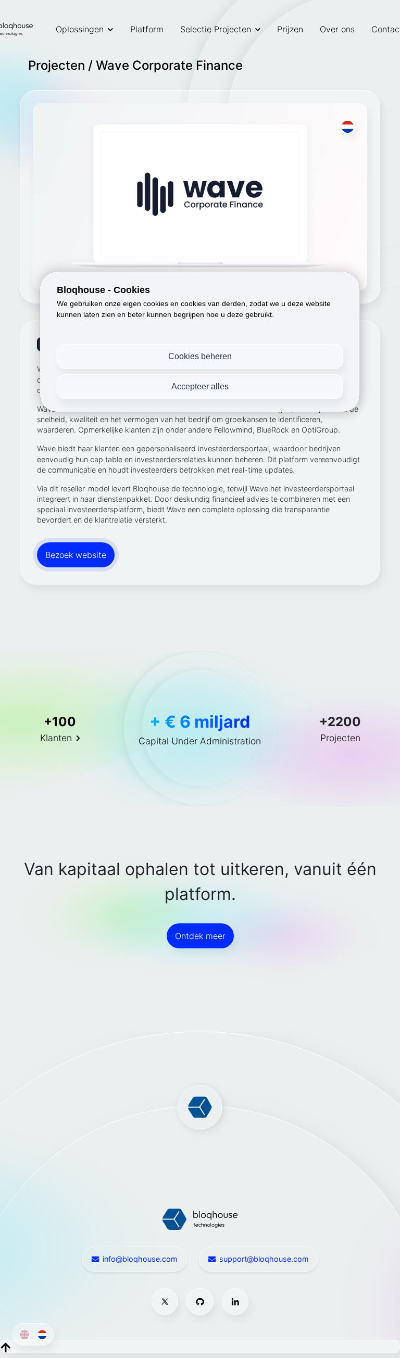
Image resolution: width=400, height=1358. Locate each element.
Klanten (56, 737)
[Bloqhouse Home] (200, 1218)
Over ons (337, 29)
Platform (147, 29)
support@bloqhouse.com (264, 1258)
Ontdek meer (200, 936)
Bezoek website (75, 555)
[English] (22, 1334)
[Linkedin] (235, 1302)
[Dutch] (40, 1334)
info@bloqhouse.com (140, 1258)
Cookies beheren (200, 356)
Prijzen (290, 29)
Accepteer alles (200, 386)
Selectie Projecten (215, 29)
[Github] (200, 1302)
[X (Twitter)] (165, 1302)
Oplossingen (80, 29)
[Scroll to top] (6, 1346)
